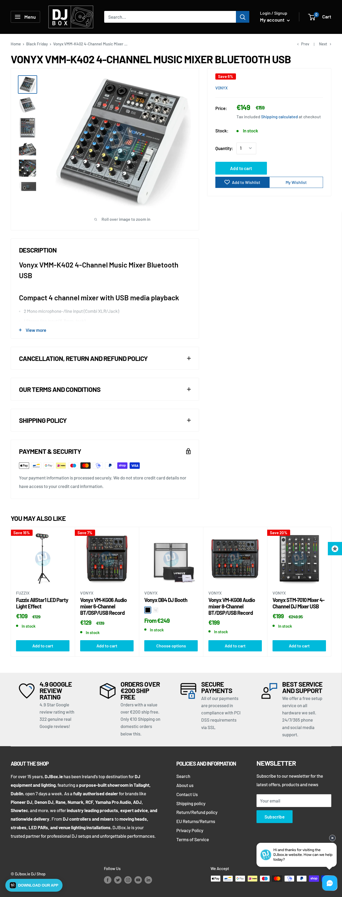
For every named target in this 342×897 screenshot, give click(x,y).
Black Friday (37, 43)
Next (323, 43)
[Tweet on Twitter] (309, 87)
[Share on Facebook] (289, 87)
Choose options (171, 645)
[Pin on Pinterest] (299, 87)
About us (184, 785)
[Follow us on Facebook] (107, 879)
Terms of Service (192, 839)
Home (16, 43)
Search (183, 776)
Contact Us (187, 794)
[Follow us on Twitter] (118, 879)
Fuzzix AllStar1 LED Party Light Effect (42, 603)
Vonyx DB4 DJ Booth (165, 600)
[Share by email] (319, 87)
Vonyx (221, 87)
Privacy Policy (189, 830)
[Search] (242, 17)
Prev (305, 43)
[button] (34, 885)
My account (273, 20)
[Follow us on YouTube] (138, 879)
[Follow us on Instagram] (128, 879)
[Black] (147, 610)
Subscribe (275, 816)
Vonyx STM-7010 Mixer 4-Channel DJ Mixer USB (298, 603)
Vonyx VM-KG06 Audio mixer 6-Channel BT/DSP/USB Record (103, 606)
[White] (155, 610)
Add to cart (241, 168)
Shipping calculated (279, 116)
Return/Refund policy (196, 812)
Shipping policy (190, 803)
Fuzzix (23, 593)
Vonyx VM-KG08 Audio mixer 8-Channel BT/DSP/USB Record (231, 606)
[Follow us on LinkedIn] (148, 879)
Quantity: (224, 148)
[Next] (331, 591)
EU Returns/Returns (195, 821)
